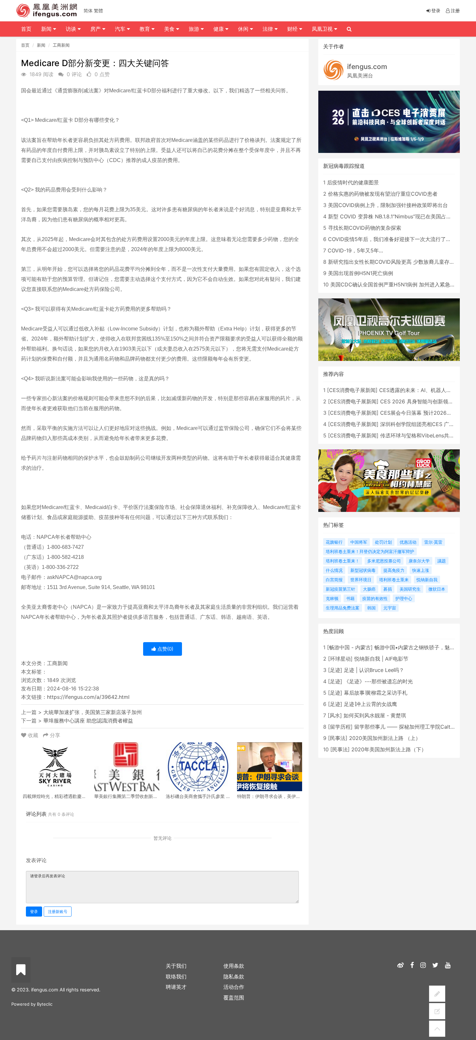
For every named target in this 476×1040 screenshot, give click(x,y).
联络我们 (176, 976)
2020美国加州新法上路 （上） (385, 738)
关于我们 (176, 966)
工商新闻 (61, 45)
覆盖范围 (233, 997)
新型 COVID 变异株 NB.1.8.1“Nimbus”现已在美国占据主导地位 (400, 216)
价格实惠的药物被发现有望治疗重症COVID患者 (382, 194)
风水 (335, 715)
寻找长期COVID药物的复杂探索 (364, 228)
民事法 (338, 738)
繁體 (98, 10)
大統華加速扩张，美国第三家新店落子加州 (92, 712)
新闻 (41, 45)
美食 (170, 29)
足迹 (335, 670)
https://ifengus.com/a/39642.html (88, 697)
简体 (88, 10)
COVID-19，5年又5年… (355, 250)
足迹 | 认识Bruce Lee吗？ (374, 670)
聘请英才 (176, 987)
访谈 (72, 29)
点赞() (164, 649)
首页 (25, 45)
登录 (34, 911)
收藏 (33, 735)
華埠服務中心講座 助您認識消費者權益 (88, 720)
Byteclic (44, 1004)
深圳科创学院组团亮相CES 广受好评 (422, 424)
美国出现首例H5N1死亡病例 (360, 273)
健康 (219, 29)
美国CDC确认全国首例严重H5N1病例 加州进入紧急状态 (395, 284)
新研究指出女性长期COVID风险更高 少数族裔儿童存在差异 (396, 262)
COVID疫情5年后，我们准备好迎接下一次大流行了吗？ (392, 239)
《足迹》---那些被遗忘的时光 (378, 681)
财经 (293, 29)
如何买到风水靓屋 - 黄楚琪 (375, 715)
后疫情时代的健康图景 (353, 182)
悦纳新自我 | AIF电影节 (381, 658)
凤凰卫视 (323, 29)
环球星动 (340, 658)
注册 (455, 10)
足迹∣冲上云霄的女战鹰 (370, 704)
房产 (96, 29)
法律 (269, 29)
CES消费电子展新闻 (352, 390)
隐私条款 (233, 976)
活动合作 (233, 987)
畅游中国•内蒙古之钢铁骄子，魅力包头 (419, 647)
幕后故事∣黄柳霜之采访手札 (375, 692)
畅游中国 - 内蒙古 (350, 647)
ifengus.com (367, 67)
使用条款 (233, 966)
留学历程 (340, 726)
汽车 (121, 29)
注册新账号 (57, 911)
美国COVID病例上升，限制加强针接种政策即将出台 (388, 205)
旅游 (195, 29)
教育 (146, 29)
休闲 (244, 29)
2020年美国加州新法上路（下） (388, 749)
